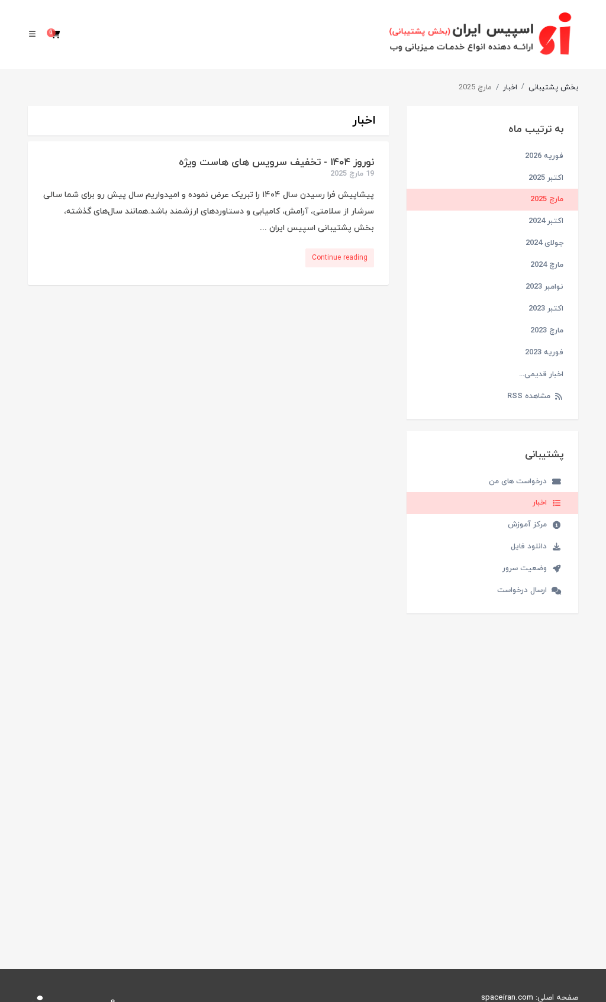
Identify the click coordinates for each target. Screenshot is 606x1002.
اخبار (510, 87)
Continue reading (340, 258)
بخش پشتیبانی (553, 87)
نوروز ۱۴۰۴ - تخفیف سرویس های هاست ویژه (276, 163)
